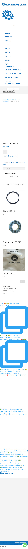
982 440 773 (14, 532)
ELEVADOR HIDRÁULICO (15, 162)
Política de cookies (8, 506)
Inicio (4, 99)
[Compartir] (3, 546)
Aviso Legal (7, 500)
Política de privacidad (9, 502)
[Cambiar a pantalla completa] (2, 546)
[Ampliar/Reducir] (0, 546)
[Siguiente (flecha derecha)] (2, 548)
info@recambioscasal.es (10, 534)
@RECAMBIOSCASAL (8, 473)
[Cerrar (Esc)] (5, 546)
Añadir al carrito (10, 156)
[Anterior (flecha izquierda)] (0, 548)
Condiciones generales (9, 504)
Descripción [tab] (7, 169)
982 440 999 (7, 532)
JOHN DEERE (9, 99)
